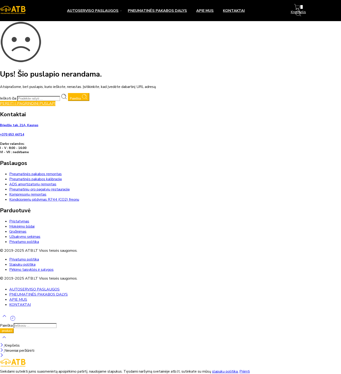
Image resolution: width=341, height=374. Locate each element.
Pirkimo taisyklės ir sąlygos (31, 269)
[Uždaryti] (2, 345)
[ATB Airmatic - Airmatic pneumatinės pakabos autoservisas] (13, 13)
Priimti (244, 371)
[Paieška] (298, 15)
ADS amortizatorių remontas (32, 184)
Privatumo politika (24, 241)
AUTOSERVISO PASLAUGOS (93, 10)
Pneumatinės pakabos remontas (35, 174)
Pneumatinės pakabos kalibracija (35, 179)
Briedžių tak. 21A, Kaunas (19, 125)
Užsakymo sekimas (24, 236)
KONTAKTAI (234, 10)
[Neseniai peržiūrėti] (13, 320)
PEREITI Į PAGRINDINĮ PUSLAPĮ (27, 103)
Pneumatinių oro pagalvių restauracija (39, 189)
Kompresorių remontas (27, 194)
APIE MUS (205, 10)
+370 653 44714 (12, 134)
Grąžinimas (17, 231)
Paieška (76, 98)
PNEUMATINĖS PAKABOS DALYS (157, 10)
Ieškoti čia (8, 98)
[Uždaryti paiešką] (4, 340)
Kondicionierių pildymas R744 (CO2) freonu (44, 199)
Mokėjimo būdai (22, 226)
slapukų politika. (225, 371)
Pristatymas (19, 221)
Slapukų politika (22, 264)
